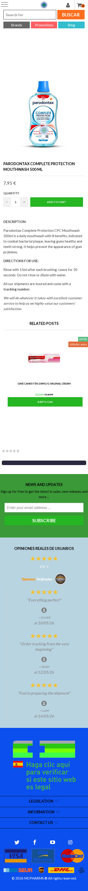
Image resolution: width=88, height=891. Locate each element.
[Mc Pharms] (44, 5)
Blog (71, 25)
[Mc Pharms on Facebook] (35, 842)
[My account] (70, 5)
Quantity (11, 193)
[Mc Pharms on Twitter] (17, 842)
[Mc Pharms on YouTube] (52, 842)
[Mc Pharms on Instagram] (70, 842)
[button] (44, 463)
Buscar (71, 14)
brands (16, 25)
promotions (44, 25)
